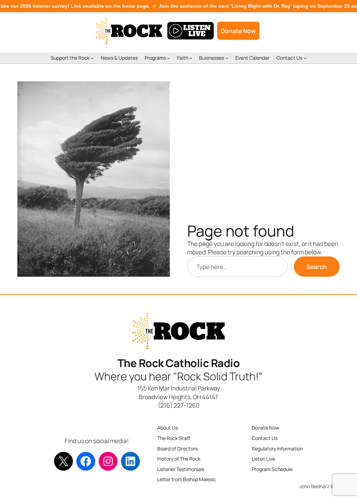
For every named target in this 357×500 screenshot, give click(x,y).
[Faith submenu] (190, 58)
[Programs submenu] (168, 58)
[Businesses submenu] (227, 58)
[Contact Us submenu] (305, 58)
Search (316, 266)
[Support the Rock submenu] (92, 58)
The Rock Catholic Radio (178, 363)
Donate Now (238, 31)
